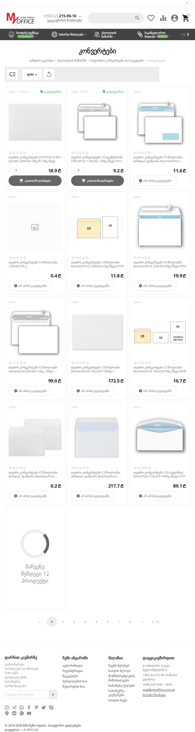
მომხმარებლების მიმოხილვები (121, 678)
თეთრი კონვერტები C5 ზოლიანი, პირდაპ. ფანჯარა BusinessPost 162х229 (33, 474)
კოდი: (13, 92)
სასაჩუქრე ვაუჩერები (116, 692)
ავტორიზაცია (73, 665)
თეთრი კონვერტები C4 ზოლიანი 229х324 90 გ (33, 264)
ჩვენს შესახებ (118, 665)
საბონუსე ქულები (121, 685)
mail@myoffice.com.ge (159, 690)
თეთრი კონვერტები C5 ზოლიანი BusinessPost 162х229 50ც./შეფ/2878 (159, 369)
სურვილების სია (75, 681)
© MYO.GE (31, 729)
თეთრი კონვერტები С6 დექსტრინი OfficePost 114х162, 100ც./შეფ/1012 (97, 159)
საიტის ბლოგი (119, 671)
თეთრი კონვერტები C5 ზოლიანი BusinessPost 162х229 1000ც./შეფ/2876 (95, 369)
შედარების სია (74, 686)
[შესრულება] (53, 694)
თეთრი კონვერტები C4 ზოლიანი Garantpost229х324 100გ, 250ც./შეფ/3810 (33, 369)
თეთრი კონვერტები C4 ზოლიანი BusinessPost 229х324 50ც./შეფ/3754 (159, 264)
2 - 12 (155, 622)
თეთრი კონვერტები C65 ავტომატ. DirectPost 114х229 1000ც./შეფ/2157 (159, 474)
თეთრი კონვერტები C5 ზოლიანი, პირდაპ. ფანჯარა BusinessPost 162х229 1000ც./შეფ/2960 (96, 474)
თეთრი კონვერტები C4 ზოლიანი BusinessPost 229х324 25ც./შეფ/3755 (97, 264)
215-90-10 (59, 16)
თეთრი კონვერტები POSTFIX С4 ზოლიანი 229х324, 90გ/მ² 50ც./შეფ (35, 159)
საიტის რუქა (117, 700)
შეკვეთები (70, 676)
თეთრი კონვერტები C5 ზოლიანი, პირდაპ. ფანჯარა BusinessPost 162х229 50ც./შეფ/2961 (158, 159)
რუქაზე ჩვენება (154, 695)
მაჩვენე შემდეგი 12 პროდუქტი (35, 573)
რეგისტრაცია (73, 671)
